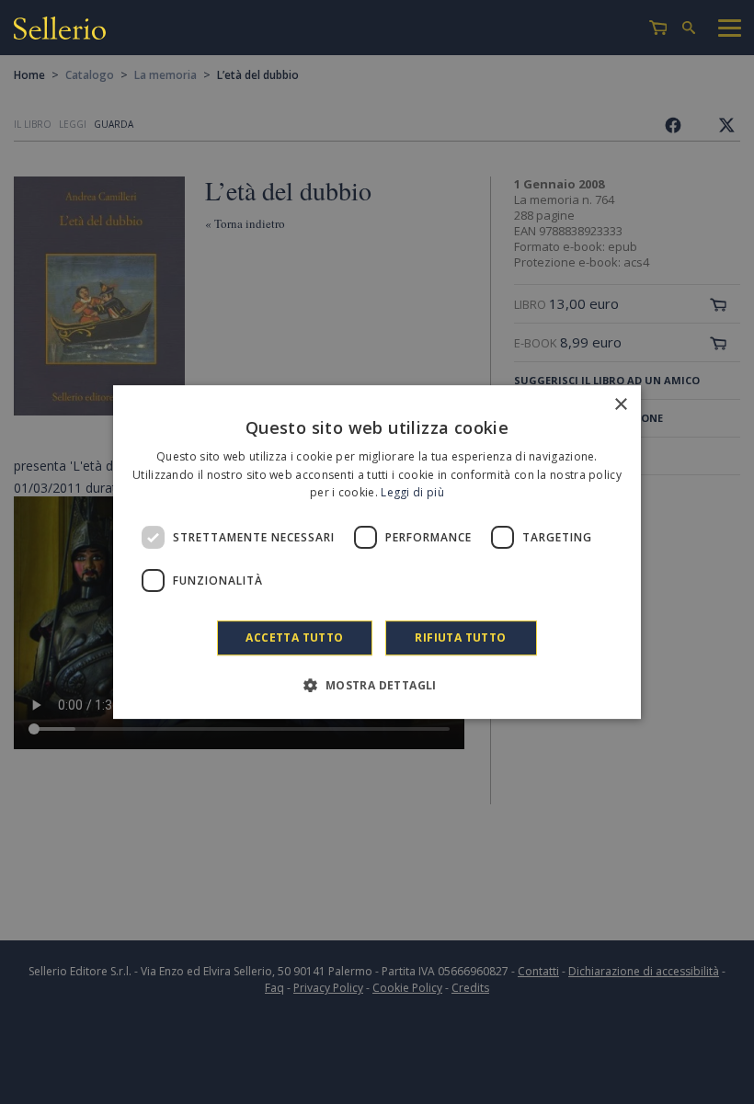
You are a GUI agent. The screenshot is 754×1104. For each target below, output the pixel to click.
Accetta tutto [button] (294, 637)
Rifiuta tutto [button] (460, 637)
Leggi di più (412, 493)
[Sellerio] (60, 31)
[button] (376, 685)
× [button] (620, 405)
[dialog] (377, 552)
